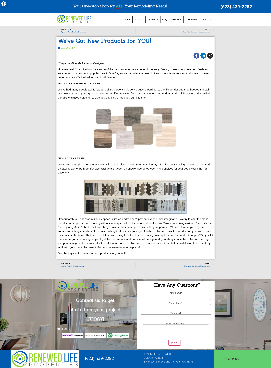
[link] (3, 3)
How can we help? (176, 323)
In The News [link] (191, 19)
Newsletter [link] (176, 19)
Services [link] (151, 19)
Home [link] (127, 19)
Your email (175, 313)
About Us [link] (139, 19)
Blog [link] (164, 19)
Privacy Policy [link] (231, 359)
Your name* (176, 293)
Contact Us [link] (207, 19)
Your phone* (176, 303)
